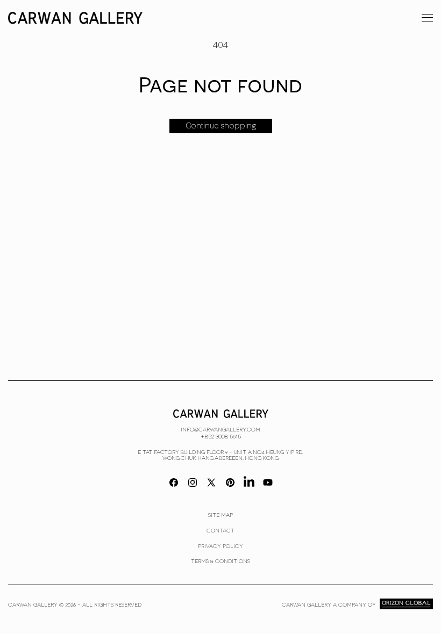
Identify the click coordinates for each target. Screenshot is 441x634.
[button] (427, 17)
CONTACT (220, 530)
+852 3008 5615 (221, 436)
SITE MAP (220, 514)
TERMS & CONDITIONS (220, 561)
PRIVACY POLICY (220, 546)
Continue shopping (221, 126)
